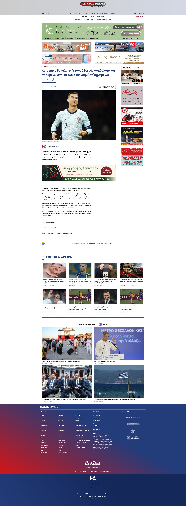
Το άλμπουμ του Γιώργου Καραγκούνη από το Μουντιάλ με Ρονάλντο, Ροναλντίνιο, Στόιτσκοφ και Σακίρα (105, 281)
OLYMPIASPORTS (62, 440)
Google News (91, 243)
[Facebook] (42, 87)
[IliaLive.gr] (133, 417)
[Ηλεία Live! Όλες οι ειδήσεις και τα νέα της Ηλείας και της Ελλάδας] (93, 4)
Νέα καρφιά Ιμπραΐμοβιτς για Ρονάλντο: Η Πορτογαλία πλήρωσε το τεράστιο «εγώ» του (105, 307)
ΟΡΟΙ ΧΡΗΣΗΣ (93, 471)
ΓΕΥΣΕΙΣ (42, 428)
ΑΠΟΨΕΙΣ (42, 420)
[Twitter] (45, 87)
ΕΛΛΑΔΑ (42, 433)
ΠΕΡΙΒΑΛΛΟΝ (43, 447)
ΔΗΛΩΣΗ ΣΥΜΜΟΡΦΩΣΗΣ (81, 471)
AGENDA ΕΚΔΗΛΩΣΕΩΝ (81, 442)
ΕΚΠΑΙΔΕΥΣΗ (43, 430)
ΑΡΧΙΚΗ (42, 415)
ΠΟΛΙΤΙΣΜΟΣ (43, 452)
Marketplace (101, 16)
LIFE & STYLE (61, 425)
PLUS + (59, 433)
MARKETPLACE (61, 428)
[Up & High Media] (93, 464)
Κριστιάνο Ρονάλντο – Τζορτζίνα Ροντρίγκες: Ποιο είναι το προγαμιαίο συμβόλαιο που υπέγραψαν (54, 281)
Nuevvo (96, 498)
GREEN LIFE (79, 445)
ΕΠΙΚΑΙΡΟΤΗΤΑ (80, 423)
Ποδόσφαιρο (45, 67)
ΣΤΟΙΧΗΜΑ (107, 13)
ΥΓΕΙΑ (59, 418)
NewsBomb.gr (50, 222)
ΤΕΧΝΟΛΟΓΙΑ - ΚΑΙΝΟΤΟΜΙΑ (83, 440)
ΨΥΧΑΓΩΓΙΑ (60, 420)
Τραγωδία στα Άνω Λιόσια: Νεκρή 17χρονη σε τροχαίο (97, 19)
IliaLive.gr (79, 493)
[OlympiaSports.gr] (133, 424)
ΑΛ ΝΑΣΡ (51, 233)
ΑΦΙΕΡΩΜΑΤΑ (43, 425)
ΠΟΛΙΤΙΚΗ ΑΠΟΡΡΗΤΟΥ (105, 471)
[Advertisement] (132, 177)
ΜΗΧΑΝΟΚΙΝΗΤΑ (98, 13)
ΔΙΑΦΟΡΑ (113, 13)
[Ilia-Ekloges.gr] (133, 438)
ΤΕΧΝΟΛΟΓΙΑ (61, 415)
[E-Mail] (51, 87)
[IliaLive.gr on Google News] (141, 13)
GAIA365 (77, 420)
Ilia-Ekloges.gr (106, 493)
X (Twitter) (98, 418)
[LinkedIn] (48, 87)
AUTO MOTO (61, 423)
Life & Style (46, 285)
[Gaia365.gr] (133, 431)
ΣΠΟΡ (91, 13)
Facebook (97, 415)
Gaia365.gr (86, 493)
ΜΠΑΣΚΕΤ (81, 13)
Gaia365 (92, 16)
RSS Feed (97, 425)
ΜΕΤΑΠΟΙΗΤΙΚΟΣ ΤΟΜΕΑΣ (82, 430)
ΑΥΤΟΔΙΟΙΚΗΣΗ (44, 423)
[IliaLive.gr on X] (137, 13)
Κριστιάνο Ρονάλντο (49, 151)
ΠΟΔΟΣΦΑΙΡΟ (73, 13)
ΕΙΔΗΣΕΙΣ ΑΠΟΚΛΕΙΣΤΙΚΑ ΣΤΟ (88, 324)
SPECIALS (60, 435)
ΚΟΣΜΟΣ (42, 440)
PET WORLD (61, 430)
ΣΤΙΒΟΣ (87, 13)
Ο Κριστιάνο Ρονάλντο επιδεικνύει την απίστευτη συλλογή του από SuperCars (131, 280)
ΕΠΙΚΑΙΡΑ (42, 435)
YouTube (97, 420)
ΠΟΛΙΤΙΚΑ (42, 450)
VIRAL (59, 438)
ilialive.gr (84, 16)
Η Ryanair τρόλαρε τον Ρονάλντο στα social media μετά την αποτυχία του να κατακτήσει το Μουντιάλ (80, 307)
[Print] (55, 87)
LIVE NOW (79, 19)
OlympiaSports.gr (96, 493)
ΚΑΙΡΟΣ (42, 438)
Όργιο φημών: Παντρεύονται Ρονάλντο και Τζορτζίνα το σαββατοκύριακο (54, 307)
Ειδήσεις (112, 243)
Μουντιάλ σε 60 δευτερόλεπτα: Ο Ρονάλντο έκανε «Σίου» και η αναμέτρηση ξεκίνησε (129, 307)
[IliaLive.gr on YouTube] (139, 13)
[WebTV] (140, 16)
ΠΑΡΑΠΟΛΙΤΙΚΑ (44, 445)
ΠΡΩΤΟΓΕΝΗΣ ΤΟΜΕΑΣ (81, 438)
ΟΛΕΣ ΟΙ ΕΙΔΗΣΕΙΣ (44, 418)
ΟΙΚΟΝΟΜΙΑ (43, 442)
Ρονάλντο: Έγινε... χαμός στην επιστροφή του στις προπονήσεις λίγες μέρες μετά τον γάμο (80, 281)
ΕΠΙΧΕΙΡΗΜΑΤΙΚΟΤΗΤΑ (81, 425)
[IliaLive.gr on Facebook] (135, 13)
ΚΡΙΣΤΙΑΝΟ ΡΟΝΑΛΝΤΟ (64, 233)
